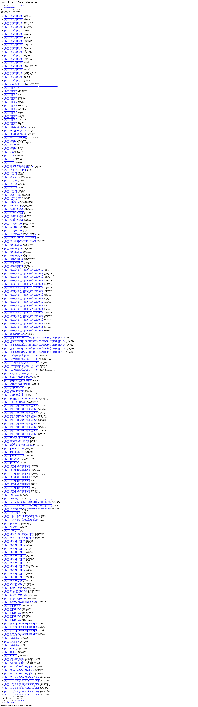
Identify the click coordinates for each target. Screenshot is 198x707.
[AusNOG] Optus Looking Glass (12, 509)
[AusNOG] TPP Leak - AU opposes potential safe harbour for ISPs (20, 623)
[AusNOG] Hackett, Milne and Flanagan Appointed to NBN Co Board (21, 354)
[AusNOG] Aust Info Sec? (10, 172)
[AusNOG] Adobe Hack (10, 138)
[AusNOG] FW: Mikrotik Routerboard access (15, 334)
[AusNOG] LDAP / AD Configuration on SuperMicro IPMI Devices (21, 404)
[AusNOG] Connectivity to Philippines (13, 256)
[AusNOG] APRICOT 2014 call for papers (14, 165)
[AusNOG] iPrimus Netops (10, 397)
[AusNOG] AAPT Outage (10, 87)
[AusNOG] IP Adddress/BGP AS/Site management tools (18, 377)
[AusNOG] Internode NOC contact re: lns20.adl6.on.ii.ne (18, 374)
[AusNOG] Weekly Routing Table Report (14, 658)
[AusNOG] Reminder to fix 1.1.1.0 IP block (15, 540)
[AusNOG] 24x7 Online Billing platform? (14, 84)
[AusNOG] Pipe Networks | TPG (12, 523)
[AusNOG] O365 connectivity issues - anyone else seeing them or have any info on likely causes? (28, 499)
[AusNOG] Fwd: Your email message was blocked (16, 336)
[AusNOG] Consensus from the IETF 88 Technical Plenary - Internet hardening (23, 269)
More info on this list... (9, 7)
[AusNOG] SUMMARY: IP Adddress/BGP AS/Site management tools (21, 601)
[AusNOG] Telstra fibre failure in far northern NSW (16, 602)
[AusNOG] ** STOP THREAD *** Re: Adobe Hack (17, 83)
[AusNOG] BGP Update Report (12, 200)
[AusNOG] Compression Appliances (13, 243)
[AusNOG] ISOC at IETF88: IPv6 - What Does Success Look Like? (21, 398)
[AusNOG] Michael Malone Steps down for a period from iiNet (19, 445)
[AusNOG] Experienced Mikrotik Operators (15, 333)
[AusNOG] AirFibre (9, 152)
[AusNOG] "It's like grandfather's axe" (13, 15)
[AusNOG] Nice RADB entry (11, 494)
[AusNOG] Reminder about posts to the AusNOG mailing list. (19, 533)
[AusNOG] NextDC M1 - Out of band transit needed (17, 465)
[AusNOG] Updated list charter (11, 636)
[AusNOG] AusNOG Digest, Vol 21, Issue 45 (15, 169)
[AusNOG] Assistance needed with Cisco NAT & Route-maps (19, 166)
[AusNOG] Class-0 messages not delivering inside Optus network (20, 234)
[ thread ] (16, 5)
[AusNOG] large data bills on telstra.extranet (15, 401)
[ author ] (21, 5)
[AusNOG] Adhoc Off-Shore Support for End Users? (17, 137)
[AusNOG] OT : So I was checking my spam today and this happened (21, 515)
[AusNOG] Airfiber (9, 151)
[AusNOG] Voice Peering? (10, 647)
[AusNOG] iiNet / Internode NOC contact (14, 372)
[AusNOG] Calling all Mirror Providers (13, 222)
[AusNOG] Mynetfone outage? (11, 459)
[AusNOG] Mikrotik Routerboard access (14, 447)
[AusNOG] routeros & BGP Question (13, 581)
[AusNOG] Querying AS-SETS (12, 527)
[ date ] (25, 5)
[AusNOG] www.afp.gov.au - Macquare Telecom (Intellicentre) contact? (22, 677)
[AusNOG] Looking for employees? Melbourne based (17, 436)
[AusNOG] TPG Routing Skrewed (12, 604)
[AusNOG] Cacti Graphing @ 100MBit (14, 206)
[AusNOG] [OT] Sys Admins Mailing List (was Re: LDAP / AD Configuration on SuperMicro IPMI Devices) (31, 86)
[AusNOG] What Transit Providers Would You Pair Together (19, 666)
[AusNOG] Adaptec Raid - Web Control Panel (15, 127)
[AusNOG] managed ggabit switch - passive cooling (17, 438)
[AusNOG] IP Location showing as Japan (14, 386)
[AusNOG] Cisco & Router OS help (13, 223)
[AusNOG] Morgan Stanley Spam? (12, 458)
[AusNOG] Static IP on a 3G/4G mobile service (15, 588)
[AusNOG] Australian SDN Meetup (13, 194)
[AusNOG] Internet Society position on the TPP (15, 373)
